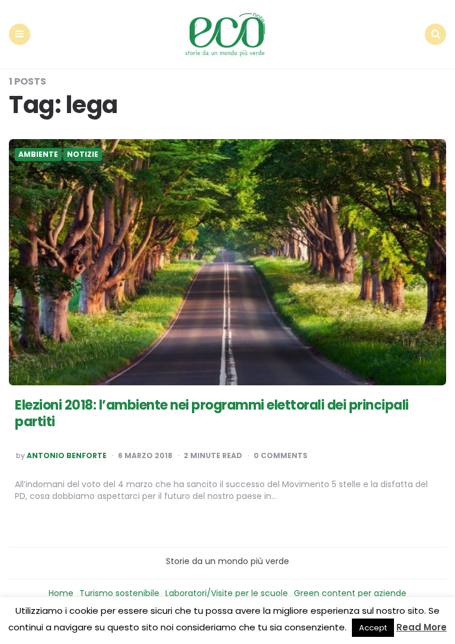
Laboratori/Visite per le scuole (226, 593)
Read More (421, 627)
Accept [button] (373, 627)
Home (61, 593)
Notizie (82, 154)
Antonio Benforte (67, 456)
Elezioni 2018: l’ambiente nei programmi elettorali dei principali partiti (212, 414)
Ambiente (38, 154)
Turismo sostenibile (119, 593)
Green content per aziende (350, 593)
